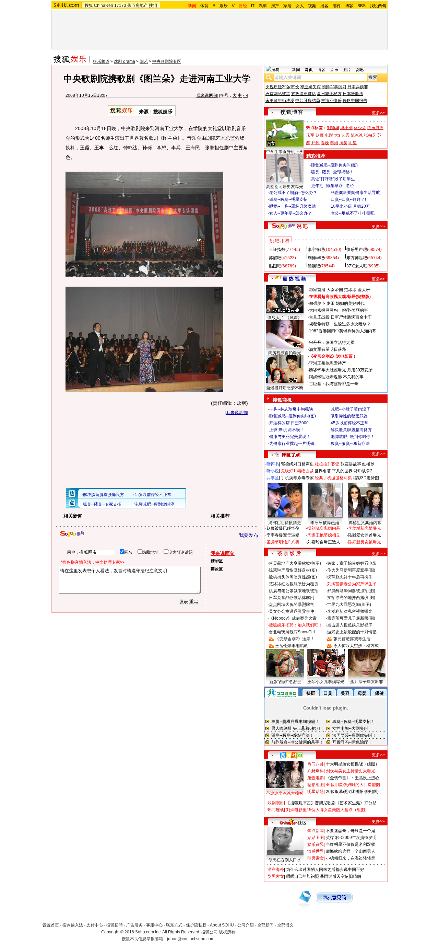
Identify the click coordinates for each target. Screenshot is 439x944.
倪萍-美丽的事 (355, 310)
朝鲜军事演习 (334, 86)
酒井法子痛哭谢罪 (366, 681)
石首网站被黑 (277, 93)
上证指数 (277, 249)
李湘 (334, 142)
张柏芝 (370, 135)
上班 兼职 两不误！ (286, 429)
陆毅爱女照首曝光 (364, 535)
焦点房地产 (137, 5)
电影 (329, 135)
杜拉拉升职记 (327, 464)
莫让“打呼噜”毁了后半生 (333, 178)
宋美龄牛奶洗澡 (279, 100)
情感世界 (315, 851)
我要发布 (248, 535)
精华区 (217, 561)
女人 (300, 5)
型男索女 (315, 858)
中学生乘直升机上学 (284, 151)
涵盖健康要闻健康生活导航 (355, 192)
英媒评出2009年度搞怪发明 (351, 837)
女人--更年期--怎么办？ (290, 213)
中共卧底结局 (307, 100)
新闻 (296, 69)
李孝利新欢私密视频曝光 (349, 611)
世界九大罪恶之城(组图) (349, 604)
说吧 (359, 69)
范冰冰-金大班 (357, 289)
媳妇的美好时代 (350, 303)
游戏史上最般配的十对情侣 (352, 632)
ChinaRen (103, 5)
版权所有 (227, 932)
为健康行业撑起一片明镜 (292, 443)
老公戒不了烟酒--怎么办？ (293, 192)
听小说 (272, 471)
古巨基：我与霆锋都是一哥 (333, 383)
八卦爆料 (315, 771)
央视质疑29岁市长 (282, 86)
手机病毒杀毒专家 (297, 477)
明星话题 (315, 791)
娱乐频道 (101, 61)
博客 (349, 5)
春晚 (325, 142)
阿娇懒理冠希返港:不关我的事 (336, 377)
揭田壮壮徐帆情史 (284, 522)
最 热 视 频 (294, 278)
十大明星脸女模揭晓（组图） (352, 764)
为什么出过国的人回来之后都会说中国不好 (325, 869)
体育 (204, 5)
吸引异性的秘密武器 (349, 416)
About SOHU (222, 925)
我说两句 (378, 5)
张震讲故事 (351, 464)
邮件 (337, 5)
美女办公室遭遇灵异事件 (291, 611)
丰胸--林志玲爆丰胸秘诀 (291, 409)
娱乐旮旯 (315, 844)
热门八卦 (315, 764)
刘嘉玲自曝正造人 (323, 542)
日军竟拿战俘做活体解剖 (291, 597)
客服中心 (154, 925)
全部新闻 (265, 925)
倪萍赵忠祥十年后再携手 (349, 577)
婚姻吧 (314, 266)
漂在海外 (276, 869)
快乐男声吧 (356, 249)
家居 (287, 5)
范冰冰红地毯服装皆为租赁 (293, 584)
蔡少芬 (360, 127)
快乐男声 (375, 127)
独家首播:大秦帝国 (326, 289)
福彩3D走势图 (366, 477)
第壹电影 (315, 777)
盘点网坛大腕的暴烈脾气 (291, 604)
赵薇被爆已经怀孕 (282, 528)
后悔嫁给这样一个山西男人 (350, 851)
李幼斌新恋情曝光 (364, 528)
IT (252, 5)
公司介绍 (245, 925)
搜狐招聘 (114, 925)
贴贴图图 (315, 837)
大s (337, 135)
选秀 (345, 135)
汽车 (263, 5)
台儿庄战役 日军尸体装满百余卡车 (340, 317)
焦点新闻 (315, 830)
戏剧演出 (276, 803)
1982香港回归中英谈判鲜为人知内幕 (342, 331)
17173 (120, 5)
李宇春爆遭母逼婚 (282, 535)
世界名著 (323, 471)
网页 (309, 69)
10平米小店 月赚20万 (350, 206)
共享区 (272, 477)
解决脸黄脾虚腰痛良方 (351, 429)
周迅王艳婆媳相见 (323, 535)
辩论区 (217, 569)
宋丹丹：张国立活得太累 (331, 342)
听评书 (272, 464)
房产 (275, 5)
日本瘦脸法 (353, 93)
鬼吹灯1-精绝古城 (297, 471)
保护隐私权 (196, 925)
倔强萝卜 (317, 303)
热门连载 (276, 809)
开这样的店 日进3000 (289, 423)
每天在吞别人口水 (284, 859)
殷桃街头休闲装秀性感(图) (293, 577)
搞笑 (343, 142)
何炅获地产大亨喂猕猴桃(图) (295, 563)
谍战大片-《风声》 (285, 317)
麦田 (331, 303)
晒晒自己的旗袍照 (302, 876)
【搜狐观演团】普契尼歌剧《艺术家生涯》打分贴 (331, 803)
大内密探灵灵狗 (323, 310)
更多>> (378, 113)
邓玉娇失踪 (310, 86)
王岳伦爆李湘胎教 (291, 645)
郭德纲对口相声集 (297, 464)
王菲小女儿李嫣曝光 (325, 681)
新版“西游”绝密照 (285, 681)
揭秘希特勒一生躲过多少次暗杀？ (340, 324)
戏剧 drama (124, 61)
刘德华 (333, 127)
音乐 (334, 69)
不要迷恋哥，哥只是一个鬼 (350, 830)
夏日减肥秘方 (329, 93)
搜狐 (89, 5)
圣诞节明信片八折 (282, 542)
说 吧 (302, 226)
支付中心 (94, 925)
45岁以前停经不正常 (349, 423)
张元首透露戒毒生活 (351, 638)
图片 (347, 69)
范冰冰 (357, 135)
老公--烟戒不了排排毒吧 (353, 213)
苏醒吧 (275, 257)
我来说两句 (207, 95)
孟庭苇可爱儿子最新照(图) (351, 618)
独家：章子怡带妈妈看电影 (352, 563)
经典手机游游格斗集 (333, 477)
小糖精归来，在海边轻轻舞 (350, 858)
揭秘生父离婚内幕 (364, 522)
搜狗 (153, 5)
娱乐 (224, 5)
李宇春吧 (316, 249)
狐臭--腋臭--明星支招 (288, 199)
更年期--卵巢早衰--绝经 (332, 185)
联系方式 (174, 925)
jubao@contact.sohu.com (190, 938)
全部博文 (285, 925)
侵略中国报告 (355, 100)
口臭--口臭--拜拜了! (348, 199)
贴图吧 (275, 266)
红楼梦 (368, 464)
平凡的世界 (342, 471)
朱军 (310, 135)
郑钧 (315, 142)
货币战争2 (363, 471)
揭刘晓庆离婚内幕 (323, 528)
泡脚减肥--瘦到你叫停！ (353, 436)
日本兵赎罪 (357, 86)
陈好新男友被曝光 (364, 542)
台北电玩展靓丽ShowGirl (292, 632)
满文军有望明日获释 (327, 349)
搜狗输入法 (72, 925)
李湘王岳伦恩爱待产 (327, 363)
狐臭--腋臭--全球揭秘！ (332, 172)
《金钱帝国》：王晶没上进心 (352, 777)
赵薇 (320, 135)
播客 (324, 5)
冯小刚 (346, 127)
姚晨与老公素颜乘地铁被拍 (293, 590)
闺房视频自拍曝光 (284, 352)
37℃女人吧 (356, 266)
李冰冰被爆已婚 (324, 522)
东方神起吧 (356, 257)
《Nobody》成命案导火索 (293, 618)
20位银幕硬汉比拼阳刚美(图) (352, 791)
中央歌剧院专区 (166, 61)
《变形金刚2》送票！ (295, 638)
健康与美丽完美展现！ (289, 436)
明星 (352, 142)
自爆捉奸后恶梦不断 (284, 387)
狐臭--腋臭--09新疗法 (350, 443)
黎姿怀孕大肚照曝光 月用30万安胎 (340, 370)
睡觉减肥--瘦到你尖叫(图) (334, 165)
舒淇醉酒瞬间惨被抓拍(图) (351, 590)
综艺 (144, 61)
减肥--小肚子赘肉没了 (350, 409)
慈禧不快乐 (331, 100)
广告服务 (134, 925)
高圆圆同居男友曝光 (284, 186)
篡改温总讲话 (303, 93)
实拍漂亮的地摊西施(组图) (351, 597)
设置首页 (51, 925)
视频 (312, 5)
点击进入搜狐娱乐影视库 (349, 625)
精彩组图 (315, 784)
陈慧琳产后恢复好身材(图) (293, 570)
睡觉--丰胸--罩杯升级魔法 (292, 206)
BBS (361, 5)
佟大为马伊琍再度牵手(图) (351, 570)
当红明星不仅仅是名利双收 (350, 844)
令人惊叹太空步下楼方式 (356, 645)
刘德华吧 (316, 257)
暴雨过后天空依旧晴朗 (340, 876)
